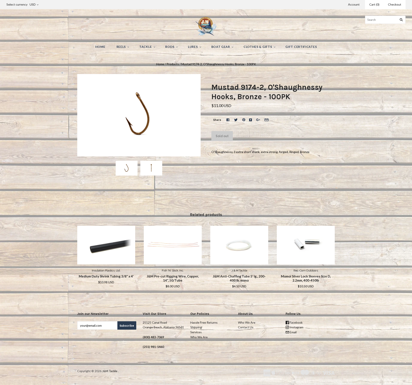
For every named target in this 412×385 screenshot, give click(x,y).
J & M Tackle (239, 270)
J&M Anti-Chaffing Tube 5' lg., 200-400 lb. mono (239, 278)
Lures (193, 47)
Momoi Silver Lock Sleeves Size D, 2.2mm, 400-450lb (306, 278)
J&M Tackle (109, 371)
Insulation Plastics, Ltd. (106, 270)
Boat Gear (220, 47)
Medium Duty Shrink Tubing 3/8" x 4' (106, 276)
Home (100, 47)
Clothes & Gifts (258, 47)
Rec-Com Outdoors (306, 270)
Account (354, 4)
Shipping (196, 327)
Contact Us (245, 327)
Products (173, 64)
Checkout (394, 4)
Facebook (296, 322)
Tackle (145, 47)
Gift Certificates (301, 47)
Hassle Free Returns (204, 322)
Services (196, 332)
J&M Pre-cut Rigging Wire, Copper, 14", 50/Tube (173, 278)
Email (293, 332)
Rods (169, 47)
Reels (121, 47)
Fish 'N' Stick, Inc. (173, 270)
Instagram (296, 327)
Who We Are (199, 337)
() (374, 4)
